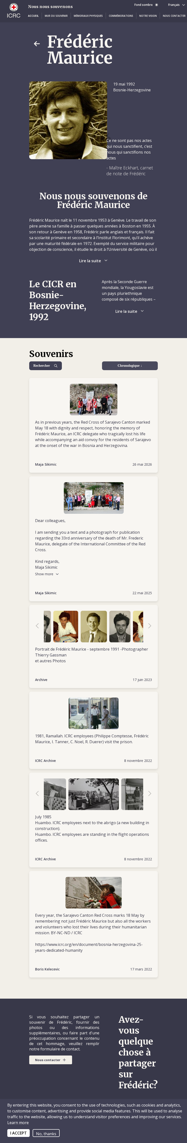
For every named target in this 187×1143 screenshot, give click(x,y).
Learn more (18, 1122)
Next (147, 626)
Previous (40, 626)
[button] (33, 16)
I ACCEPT (18, 1133)
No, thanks (46, 1133)
